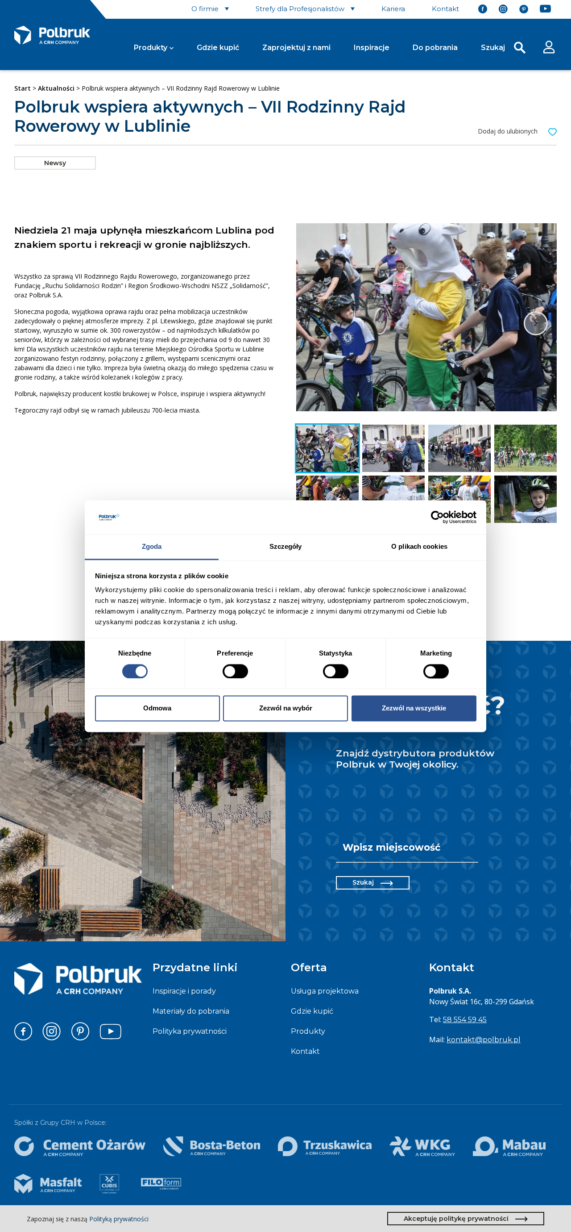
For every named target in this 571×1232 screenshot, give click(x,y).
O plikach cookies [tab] (419, 547)
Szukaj (363, 882)
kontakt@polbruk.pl (484, 1040)
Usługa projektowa (325, 991)
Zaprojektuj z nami (296, 47)
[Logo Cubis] (109, 1184)
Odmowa (157, 708)
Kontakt (305, 1051)
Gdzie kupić (218, 47)
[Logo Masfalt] (48, 1184)
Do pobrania (435, 47)
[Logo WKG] (422, 1146)
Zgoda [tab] (152, 547)
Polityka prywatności (190, 1031)
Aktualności (56, 88)
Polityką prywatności (119, 1219)
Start (22, 88)
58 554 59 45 (465, 1019)
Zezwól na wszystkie (414, 708)
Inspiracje (371, 47)
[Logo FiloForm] (161, 1184)
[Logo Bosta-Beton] (211, 1146)
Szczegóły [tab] (285, 547)
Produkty (150, 47)
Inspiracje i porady (184, 991)
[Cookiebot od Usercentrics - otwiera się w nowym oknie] (437, 517)
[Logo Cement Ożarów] (79, 1146)
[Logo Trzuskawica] (325, 1146)
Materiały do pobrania (191, 1011)
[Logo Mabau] (509, 1146)
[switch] (235, 671)
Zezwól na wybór (285, 708)
